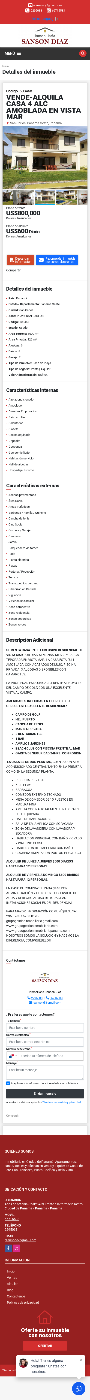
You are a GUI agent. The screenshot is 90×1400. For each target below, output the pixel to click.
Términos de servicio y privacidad (61, 1102)
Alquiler (12, 1284)
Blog (10, 1290)
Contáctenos (16, 1296)
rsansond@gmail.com (47, 1002)
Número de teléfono (19, 1049)
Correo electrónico (18, 1035)
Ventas (12, 1277)
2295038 (36, 10)
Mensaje (12, 1063)
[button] (83, 130)
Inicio (5, 66)
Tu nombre (13, 1021)
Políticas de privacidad (23, 1302)
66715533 (58, 10)
